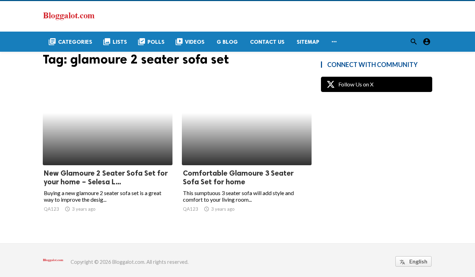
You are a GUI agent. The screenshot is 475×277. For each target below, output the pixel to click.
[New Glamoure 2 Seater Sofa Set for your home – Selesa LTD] (107, 147)
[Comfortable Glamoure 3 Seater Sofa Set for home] (247, 147)
